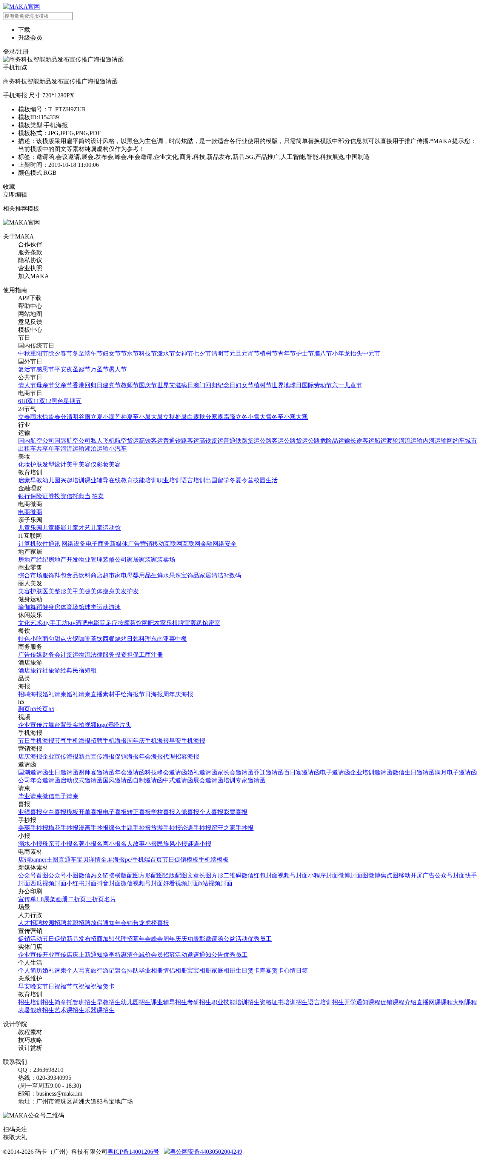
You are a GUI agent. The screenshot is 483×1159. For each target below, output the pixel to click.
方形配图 (151, 875)
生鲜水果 (163, 575)
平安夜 (63, 369)
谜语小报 (199, 843)
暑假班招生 (39, 1010)
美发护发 (127, 591)
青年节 (287, 353)
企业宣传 (30, 954)
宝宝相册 (199, 970)
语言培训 (193, 480)
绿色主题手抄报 (130, 828)
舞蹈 (36, 607)
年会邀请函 (130, 772)
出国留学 (217, 480)
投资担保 (127, 654)
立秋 (169, 417)
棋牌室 (181, 623)
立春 (24, 417)
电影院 (97, 623)
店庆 (72, 954)
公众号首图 (33, 875)
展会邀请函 (208, 780)
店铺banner (32, 859)
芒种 (121, 417)
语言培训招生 (326, 1002)
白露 (193, 417)
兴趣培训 (72, 480)
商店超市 (103, 575)
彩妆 (103, 464)
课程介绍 (404, 1002)
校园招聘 (54, 923)
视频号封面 (293, 875)
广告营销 (140, 543)
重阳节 (39, 353)
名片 (110, 899)
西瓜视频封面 (48, 883)
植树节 (269, 353)
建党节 (112, 385)
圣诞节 (81, 369)
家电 (121, 575)
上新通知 (90, 954)
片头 (125, 725)
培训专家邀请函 (244, 780)
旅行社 (39, 670)
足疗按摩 (118, 623)
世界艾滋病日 (175, 385)
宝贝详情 (89, 859)
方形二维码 (226, 875)
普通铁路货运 (241, 440)
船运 (380, 440)
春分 (60, 417)
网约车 (456, 440)
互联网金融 (197, 543)
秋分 (205, 417)
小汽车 (118, 448)
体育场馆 (72, 607)
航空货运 (127, 440)
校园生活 (266, 480)
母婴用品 (139, 575)
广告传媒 (30, 654)
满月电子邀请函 (456, 772)
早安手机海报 (187, 740)
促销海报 (127, 756)
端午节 (94, 353)
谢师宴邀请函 (96, 772)
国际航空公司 (72, 440)
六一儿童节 (347, 385)
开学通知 (356, 1002)
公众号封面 (450, 875)
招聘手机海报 (109, 740)
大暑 (157, 417)
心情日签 (296, 970)
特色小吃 (30, 639)
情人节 (27, 385)
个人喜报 (211, 812)
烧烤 (121, 639)
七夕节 (202, 353)
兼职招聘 (78, 923)
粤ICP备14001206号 (133, 1151)
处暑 (181, 417)
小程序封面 (323, 875)
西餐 (109, 639)
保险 (36, 496)
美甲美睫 (78, 591)
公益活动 (235, 939)
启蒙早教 (30, 480)
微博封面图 (353, 875)
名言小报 (109, 843)
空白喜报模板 (60, 812)
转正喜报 (139, 812)
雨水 (36, 417)
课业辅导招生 (169, 1002)
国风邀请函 (118, 780)
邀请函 (214, 939)
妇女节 (112, 353)
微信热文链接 (96, 875)
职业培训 (169, 480)
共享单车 (48, 448)
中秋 (24, 353)
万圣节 (100, 369)
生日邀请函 (63, 772)
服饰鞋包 (54, 575)
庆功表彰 (193, 939)
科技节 (148, 353)
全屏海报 (113, 859)
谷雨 (84, 417)
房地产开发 (63, 559)
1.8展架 (46, 899)
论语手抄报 (196, 828)
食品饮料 (78, 575)
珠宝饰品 (187, 575)
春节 (66, 353)
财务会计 (54, 654)
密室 (214, 623)
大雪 (266, 417)
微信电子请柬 (60, 796)
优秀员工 (260, 939)
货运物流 (78, 654)
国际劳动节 (317, 385)
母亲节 (45, 385)
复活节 (27, 369)
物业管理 (90, 559)
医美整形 (54, 591)
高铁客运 (151, 440)
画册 (62, 899)
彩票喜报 (235, 812)
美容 (115, 464)
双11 (33, 401)
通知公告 (211, 954)
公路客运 (272, 440)
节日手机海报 (36, 740)
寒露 (217, 417)
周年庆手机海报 (148, 740)
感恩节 (45, 369)
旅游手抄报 (166, 828)
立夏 (97, 417)
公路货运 (296, 440)
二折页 (77, 899)
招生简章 (54, 1002)
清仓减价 (139, 954)
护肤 (36, 464)
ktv (71, 623)
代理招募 (127, 939)
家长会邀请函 (235, 772)
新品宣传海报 (96, 756)
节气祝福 (78, 986)
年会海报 (151, 756)
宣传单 (27, 899)
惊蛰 (48, 417)
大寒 (302, 417)
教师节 (130, 385)
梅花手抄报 (63, 828)
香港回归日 (87, 385)
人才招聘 (30, 923)
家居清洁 (211, 575)
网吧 (148, 623)
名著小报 (84, 843)
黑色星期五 (66, 401)
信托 (72, 496)
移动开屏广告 (416, 875)
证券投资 (54, 496)
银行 (24, 496)
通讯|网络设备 (67, 543)
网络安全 (224, 543)
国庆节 (148, 385)
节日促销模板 (180, 859)
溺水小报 (30, 843)
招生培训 (30, 1002)
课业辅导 (97, 480)
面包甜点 (54, 639)
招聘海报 (30, 694)
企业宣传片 (33, 725)
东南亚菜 (163, 639)
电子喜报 (115, 812)
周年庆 (172, 939)
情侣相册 (175, 970)
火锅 (72, 639)
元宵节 (251, 353)
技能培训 (145, 480)
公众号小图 (63, 875)
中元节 (371, 353)
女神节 (184, 353)
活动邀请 (187, 954)
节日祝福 (54, 986)
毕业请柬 (30, 796)
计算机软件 (33, 543)
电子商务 (98, 543)
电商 (24, 512)
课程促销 (380, 1002)
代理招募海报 (181, 756)
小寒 (290, 417)
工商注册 (151, 654)
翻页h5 (27, 709)
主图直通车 (61, 859)
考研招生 (199, 1002)
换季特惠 (115, 954)
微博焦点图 (383, 875)
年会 (121, 923)
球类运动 (97, 607)
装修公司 (115, 559)
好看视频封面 (181, 883)
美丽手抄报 (33, 828)
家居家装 (139, 559)
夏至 (133, 417)
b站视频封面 (215, 883)
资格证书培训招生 (284, 1002)
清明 (72, 417)
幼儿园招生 (136, 1002)
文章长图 (199, 875)
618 (22, 401)
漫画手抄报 (93, 828)
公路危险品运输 (329, 440)
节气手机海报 (72, 740)
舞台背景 (60, 725)
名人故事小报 (139, 843)
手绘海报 (127, 694)
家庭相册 (223, 970)
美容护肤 (30, 591)
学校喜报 (163, 812)
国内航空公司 (36, 440)
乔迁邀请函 (269, 772)
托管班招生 (81, 1002)
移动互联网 (167, 543)
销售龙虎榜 (142, 923)
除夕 (54, 353)
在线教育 (121, 480)
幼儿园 (51, 480)
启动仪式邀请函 (81, 780)
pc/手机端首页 (143, 859)
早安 (24, 986)
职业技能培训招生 (235, 1002)
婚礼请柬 (54, 694)
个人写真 (78, 970)
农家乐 (163, 623)
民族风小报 (172, 843)
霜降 (229, 417)
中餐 (181, 639)
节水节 (130, 353)
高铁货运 (211, 440)
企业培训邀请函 (371, 772)
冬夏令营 (241, 480)
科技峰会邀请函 (166, 772)
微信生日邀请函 (413, 772)
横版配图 (127, 875)
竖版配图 (175, 875)
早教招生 (109, 1002)
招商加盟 (103, 939)
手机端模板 (213, 859)
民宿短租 (84, 670)
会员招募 (163, 954)
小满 (109, 417)
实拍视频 (84, 725)
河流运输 (410, 440)
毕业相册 (151, 970)
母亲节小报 (57, 843)
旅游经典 (60, 670)
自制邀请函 (148, 780)
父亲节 (63, 385)
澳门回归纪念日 (214, 385)
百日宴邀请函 (302, 772)
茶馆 (136, 623)
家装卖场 (163, 559)
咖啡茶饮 (90, 639)
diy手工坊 (55, 623)
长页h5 (45, 709)
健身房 (51, 607)
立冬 (241, 417)
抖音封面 (109, 883)
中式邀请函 (178, 780)
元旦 (235, 353)
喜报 (163, 923)
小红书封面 (81, 883)
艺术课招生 (69, 1010)
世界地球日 (287, 385)
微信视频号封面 (142, 883)
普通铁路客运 (181, 440)
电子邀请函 (335, 772)
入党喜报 (187, 812)
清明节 (220, 353)
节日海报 (151, 694)
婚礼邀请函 (202, 772)
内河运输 (435, 440)
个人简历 (30, 970)
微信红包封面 (260, 875)
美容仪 (87, 464)
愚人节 (118, 369)
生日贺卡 (247, 970)
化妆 (24, 464)
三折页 (95, 899)
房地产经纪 (33, 559)
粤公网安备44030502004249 (206, 1151)
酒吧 (81, 623)
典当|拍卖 (91, 496)
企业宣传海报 (60, 756)
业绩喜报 (30, 812)
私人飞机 (103, 440)
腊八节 (323, 353)
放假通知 (103, 923)
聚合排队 (127, 970)
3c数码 (232, 575)
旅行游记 (103, 970)
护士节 (305, 353)
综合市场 (30, 575)
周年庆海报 (178, 694)
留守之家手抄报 (232, 828)
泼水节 (166, 353)
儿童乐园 (30, 528)
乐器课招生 (100, 1010)
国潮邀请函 (33, 772)
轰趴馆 (199, 623)
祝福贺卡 (103, 986)
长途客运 (362, 440)
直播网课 (429, 1002)
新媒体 (119, 543)
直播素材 (103, 694)
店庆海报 (30, 756)
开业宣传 (54, 954)
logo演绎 (108, 725)
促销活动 (30, 939)
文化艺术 (30, 623)
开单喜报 (90, 812)
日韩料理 (139, 639)
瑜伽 (24, 607)
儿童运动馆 (106, 528)
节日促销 (54, 939)
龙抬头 (353, 353)
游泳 (115, 607)
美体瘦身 (103, 591)
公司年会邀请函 (39, 780)
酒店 (24, 670)
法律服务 (103, 654)
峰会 (157, 939)
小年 (338, 353)
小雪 (254, 417)
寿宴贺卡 (272, 970)
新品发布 (78, 939)
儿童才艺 (78, 528)
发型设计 (54, 464)
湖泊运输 (97, 448)
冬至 (78, 353)
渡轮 (392, 440)
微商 (36, 512)
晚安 (36, 986)
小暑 (145, 417)
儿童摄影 (54, 528)
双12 (45, 401)
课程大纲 (453, 1002)
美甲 (72, 464)
